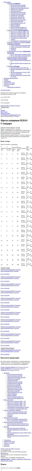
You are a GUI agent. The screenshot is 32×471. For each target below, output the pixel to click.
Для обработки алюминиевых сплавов (18, 407)
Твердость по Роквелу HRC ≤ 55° (20, 35)
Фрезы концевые (8, 400)
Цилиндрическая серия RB (18, 6)
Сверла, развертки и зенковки (12, 410)
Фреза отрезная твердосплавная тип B (18, 425)
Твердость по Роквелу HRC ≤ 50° (20, 33)
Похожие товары (5, 268)
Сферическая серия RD (17, 9)
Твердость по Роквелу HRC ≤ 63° (20, 36)
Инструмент (7, 2)
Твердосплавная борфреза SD (19, 29)
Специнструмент (5, 90)
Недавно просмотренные (7, 348)
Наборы (6, 79)
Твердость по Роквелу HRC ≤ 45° (20, 32)
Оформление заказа (9, 82)
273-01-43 (5, 105)
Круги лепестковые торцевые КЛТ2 (21, 56)
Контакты (6, 85)
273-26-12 (15, 105)
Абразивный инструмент (11, 78)
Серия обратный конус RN (18, 23)
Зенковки (13, 50)
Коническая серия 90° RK (18, 18)
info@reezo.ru (4, 453)
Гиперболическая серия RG (18, 14)
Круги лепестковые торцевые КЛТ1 (21, 54)
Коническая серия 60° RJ (17, 17)
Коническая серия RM (17, 21)
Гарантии (6, 444)
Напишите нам (4, 107)
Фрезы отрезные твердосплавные (13, 422)
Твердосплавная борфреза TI (19, 27)
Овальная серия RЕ (16, 11)
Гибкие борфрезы (15, 24)
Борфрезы (6, 373)
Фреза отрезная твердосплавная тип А (18, 423)
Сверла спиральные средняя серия (20, 47)
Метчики (6, 426)
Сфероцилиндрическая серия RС (20, 8)
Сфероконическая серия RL (18, 20)
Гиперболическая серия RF (18, 12)
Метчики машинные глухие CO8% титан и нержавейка (20, 73)
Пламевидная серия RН (17, 15)
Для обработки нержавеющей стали (21, 41)
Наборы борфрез (15, 26)
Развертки (13, 48)
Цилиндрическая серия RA (18, 5)
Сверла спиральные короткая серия (20, 45)
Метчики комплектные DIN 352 (19, 67)
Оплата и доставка (9, 84)
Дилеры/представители (13, 87)
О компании (7, 81)
